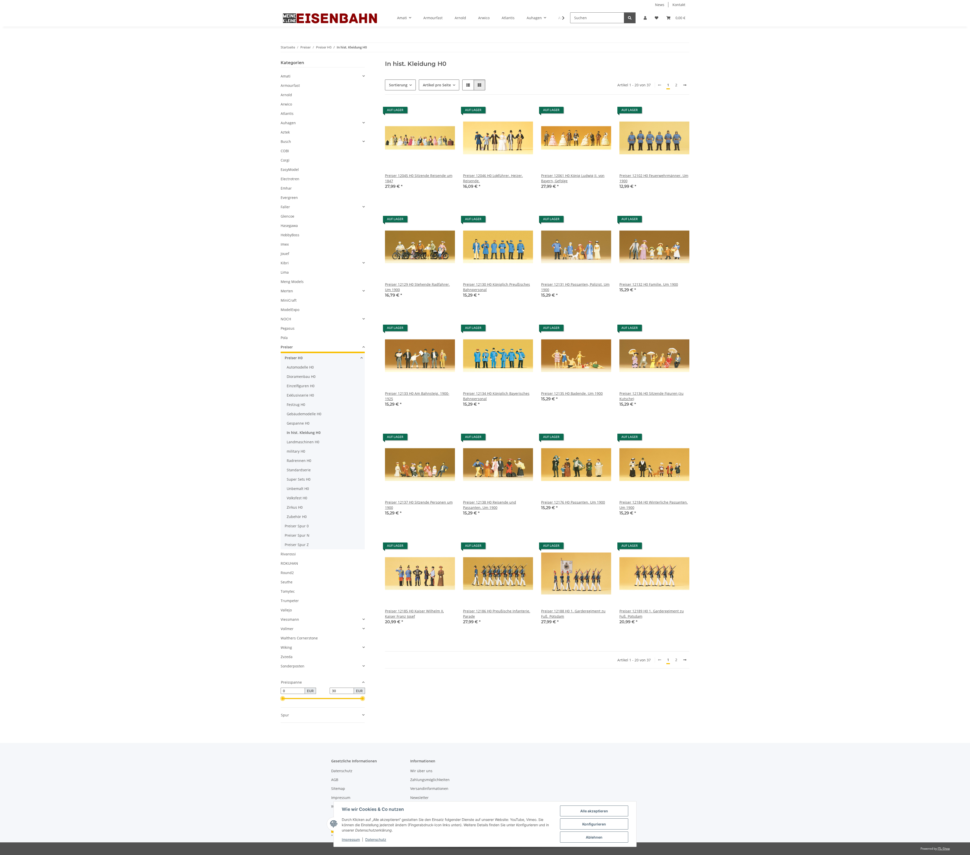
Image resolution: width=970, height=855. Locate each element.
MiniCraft (289, 300)
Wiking (286, 647)
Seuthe (287, 582)
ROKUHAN (289, 563)
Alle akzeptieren (594, 811)
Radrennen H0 (299, 460)
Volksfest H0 (297, 498)
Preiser (287, 347)
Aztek (285, 132)
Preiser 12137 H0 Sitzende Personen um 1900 (419, 505)
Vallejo (286, 610)
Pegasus (288, 328)
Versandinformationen (429, 788)
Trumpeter (290, 600)
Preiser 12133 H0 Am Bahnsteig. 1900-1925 (417, 396)
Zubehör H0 (297, 516)
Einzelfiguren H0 (300, 385)
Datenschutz (375, 839)
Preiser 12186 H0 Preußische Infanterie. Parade (496, 614)
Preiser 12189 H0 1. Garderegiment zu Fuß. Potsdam (651, 614)
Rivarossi (288, 554)
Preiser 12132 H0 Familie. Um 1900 (648, 284)
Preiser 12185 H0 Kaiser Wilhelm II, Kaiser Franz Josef (414, 614)
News (659, 4)
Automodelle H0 (300, 367)
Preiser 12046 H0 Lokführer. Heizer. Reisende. (493, 178)
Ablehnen (594, 837)
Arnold (286, 94)
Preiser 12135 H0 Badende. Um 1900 (572, 393)
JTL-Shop (944, 848)
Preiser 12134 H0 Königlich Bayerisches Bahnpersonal (496, 396)
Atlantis (287, 113)
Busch (286, 141)
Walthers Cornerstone (299, 638)
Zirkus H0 (295, 507)
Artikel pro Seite (437, 85)
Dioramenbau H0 (301, 376)
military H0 (296, 451)
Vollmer (287, 628)
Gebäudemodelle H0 (304, 413)
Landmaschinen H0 (303, 441)
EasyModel (290, 169)
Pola (284, 337)
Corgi (285, 160)
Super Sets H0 (298, 479)
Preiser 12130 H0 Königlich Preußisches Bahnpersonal (496, 287)
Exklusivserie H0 (300, 395)
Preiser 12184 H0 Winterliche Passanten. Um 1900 (653, 505)
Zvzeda (287, 656)
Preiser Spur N (297, 535)
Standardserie (299, 470)
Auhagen (288, 122)
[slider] (282, 698)
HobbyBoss (290, 234)
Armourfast (290, 85)
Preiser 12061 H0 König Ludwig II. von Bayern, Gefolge (572, 178)
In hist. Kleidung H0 (304, 432)
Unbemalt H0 (298, 488)
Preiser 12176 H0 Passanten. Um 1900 (573, 502)
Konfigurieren (594, 824)
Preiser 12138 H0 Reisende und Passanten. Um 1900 (489, 505)
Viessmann (290, 619)
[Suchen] (630, 17)
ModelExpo (290, 309)
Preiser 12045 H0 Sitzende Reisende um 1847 (418, 178)
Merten (287, 291)
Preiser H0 (294, 357)
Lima (285, 272)
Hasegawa (289, 225)
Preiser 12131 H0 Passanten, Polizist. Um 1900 (575, 287)
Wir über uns (421, 770)
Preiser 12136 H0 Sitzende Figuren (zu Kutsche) (651, 396)
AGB (334, 779)
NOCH (286, 319)
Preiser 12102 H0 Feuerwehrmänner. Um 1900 (653, 178)
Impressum (351, 839)
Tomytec (288, 591)
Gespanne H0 (298, 423)
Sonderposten (292, 666)
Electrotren (290, 178)
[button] (645, 18)
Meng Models (292, 281)
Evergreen (289, 197)
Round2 (287, 572)
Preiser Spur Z (297, 544)
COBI (285, 150)
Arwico (286, 104)
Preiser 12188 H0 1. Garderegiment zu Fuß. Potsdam (573, 614)
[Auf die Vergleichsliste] (433, 111)
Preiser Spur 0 (297, 526)
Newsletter (419, 797)
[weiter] (684, 85)
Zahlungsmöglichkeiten (430, 779)
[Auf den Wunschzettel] (446, 111)
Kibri (285, 263)
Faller (285, 206)
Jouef (285, 253)
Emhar (286, 188)
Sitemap (338, 788)
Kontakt (678, 4)
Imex (285, 244)
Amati (285, 76)
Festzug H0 (296, 404)
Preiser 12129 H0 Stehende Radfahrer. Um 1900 (417, 287)
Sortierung (398, 85)
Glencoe (287, 216)
